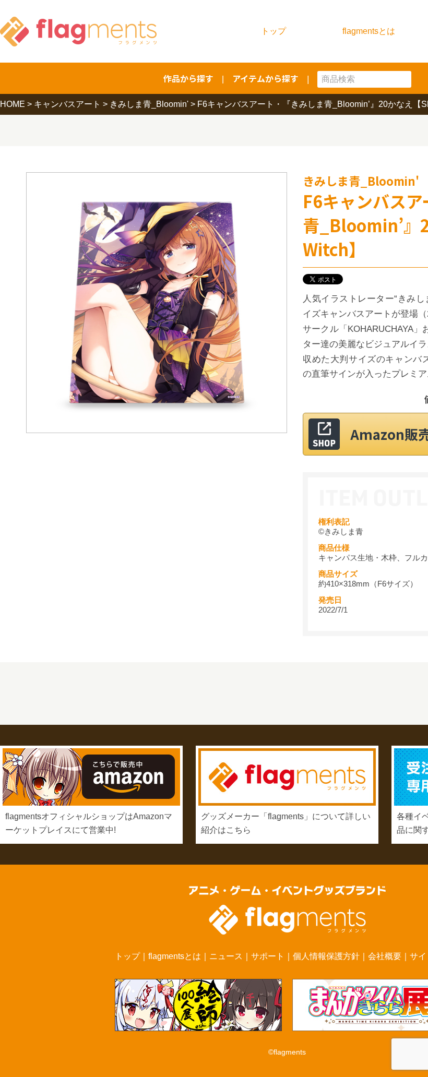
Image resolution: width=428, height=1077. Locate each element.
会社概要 (384, 956)
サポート (267, 956)
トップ (273, 31)
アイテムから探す (265, 78)
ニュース (226, 956)
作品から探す (188, 78)
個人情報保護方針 (326, 956)
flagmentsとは (368, 31)
